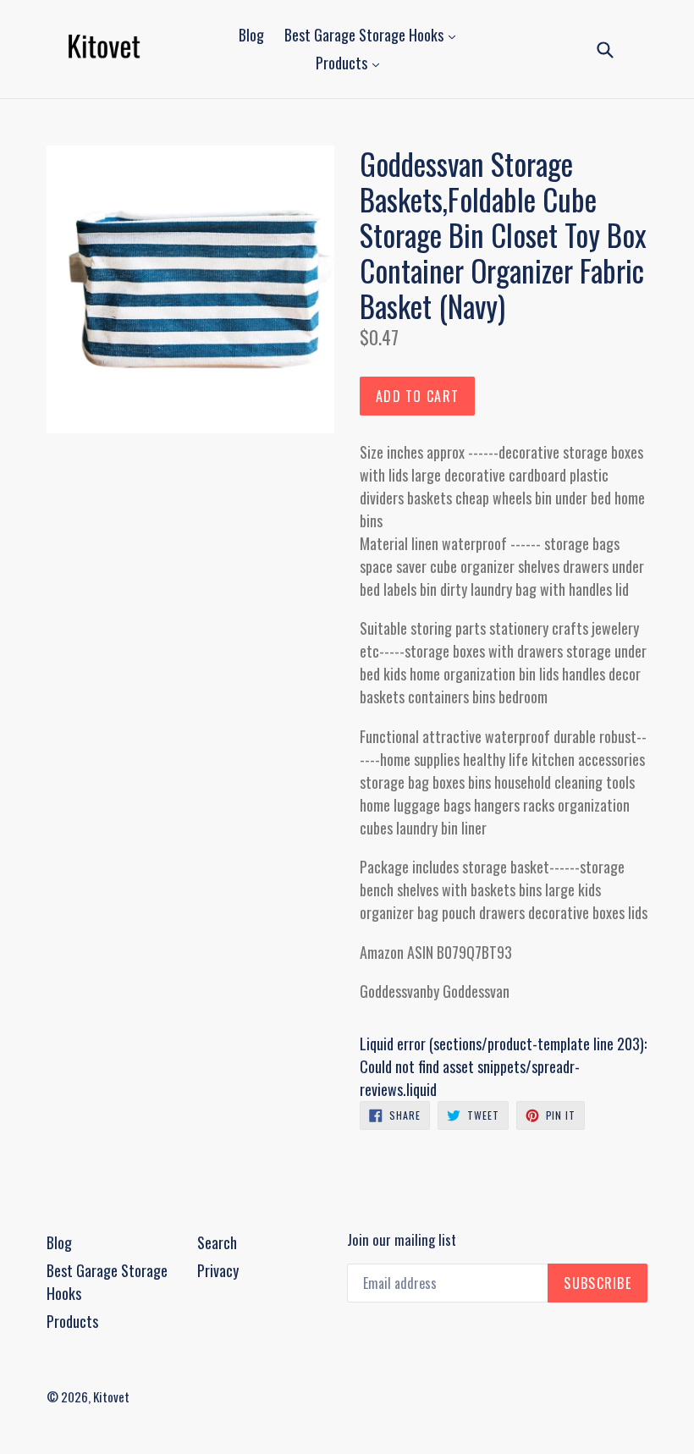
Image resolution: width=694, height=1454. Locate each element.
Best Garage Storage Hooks (365, 35)
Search (217, 1242)
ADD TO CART (417, 396)
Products (343, 63)
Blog (251, 35)
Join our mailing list (401, 1239)
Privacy (218, 1270)
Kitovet (111, 1396)
